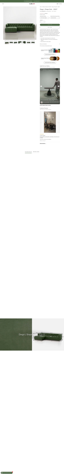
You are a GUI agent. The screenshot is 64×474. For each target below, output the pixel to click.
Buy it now (50, 27)
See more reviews (43, 143)
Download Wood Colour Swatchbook (50, 62)
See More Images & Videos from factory (45, 105)
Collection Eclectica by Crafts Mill (46, 6)
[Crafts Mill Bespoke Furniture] (32, 3)
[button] (59, 4)
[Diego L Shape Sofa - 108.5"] (7, 42)
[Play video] (41, 70)
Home (41, 6)
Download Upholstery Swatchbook (50, 54)
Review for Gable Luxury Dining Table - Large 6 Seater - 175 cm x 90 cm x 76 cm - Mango (49, 137)
